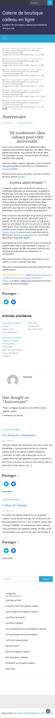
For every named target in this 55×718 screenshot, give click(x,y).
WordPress (18, 713)
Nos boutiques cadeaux (17, 657)
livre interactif (12, 645)
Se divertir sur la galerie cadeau (20, 663)
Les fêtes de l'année (15, 617)
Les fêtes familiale (25, 123)
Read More (7, 492)
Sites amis (32, 323)
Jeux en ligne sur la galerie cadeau (22, 611)
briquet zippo (8, 232)
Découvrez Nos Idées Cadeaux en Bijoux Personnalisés (12, 340)
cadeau (21, 176)
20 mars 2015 (9, 441)
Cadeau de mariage (14, 505)
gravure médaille (10, 168)
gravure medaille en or (26, 234)
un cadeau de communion (18, 435)
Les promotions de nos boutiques (22, 634)
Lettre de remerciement (17, 640)
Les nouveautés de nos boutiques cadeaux (26, 628)
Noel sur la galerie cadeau (18, 651)
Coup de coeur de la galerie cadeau (22, 605)
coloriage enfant (13, 600)
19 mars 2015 (9, 123)
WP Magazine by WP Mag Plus (40, 713)
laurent (27, 377)
